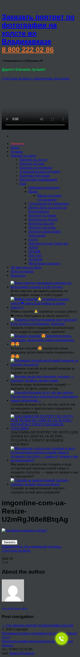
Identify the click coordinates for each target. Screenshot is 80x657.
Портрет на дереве (42, 215)
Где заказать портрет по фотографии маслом (37, 625)
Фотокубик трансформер (38, 179)
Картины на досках (43, 219)
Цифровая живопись (44, 187)
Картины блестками (35, 175)
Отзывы (17, 151)
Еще (23, 183)
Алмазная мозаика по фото (40, 171)
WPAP (33, 247)
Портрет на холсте (33, 159)
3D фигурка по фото (26, 267)
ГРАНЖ (34, 251)
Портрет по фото (23, 155)
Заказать (10, 542)
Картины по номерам (36, 167)
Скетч (33, 239)
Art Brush (35, 259)
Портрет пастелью (42, 227)
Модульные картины (44, 263)
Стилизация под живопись (48, 203)
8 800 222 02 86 (28, 50)
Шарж (33, 191)
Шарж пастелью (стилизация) (49, 197)
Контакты (18, 275)
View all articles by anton (15, 608)
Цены (15, 147)
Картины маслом (41, 223)
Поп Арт (35, 255)
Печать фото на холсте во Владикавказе (47, 209)
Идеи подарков (22, 271)
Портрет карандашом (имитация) (44, 233)
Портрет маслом (32, 163)
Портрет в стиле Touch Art (48, 243)
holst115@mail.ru (22, 653)
